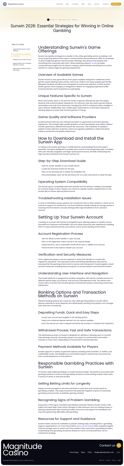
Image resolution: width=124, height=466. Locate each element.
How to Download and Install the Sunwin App (22, 55)
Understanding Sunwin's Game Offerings (21, 49)
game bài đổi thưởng (85, 426)
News (83, 452)
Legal (119, 460)
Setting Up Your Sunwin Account (22, 59)
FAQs (90, 452)
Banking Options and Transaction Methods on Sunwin (22, 64)
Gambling (74, 19)
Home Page (74, 452)
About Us (101, 460)
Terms (114, 460)
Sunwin (94, 63)
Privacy (108, 460)
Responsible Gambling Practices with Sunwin (22, 69)
